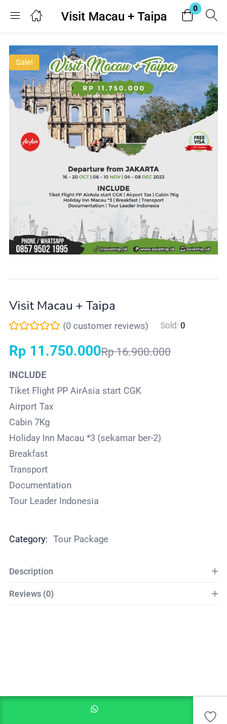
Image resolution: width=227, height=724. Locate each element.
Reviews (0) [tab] (31, 594)
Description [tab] (31, 571)
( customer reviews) (105, 325)
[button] (188, 16)
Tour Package (80, 539)
